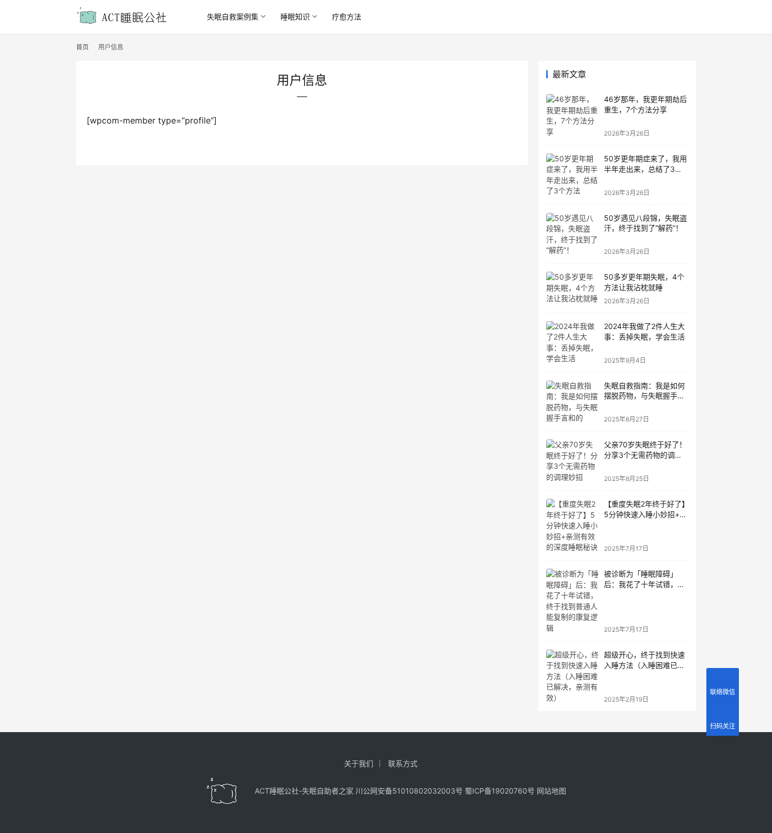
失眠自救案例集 (232, 16)
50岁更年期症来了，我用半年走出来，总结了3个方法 (645, 168)
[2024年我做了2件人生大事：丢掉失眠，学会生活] (572, 342)
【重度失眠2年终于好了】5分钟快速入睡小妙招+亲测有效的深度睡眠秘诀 (645, 514)
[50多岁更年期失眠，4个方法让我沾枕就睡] (572, 288)
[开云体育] (222, 791)
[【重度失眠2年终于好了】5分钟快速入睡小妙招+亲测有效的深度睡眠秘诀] (572, 525)
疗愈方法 (346, 16)
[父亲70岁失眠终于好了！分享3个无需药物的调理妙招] (572, 460)
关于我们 (358, 763)
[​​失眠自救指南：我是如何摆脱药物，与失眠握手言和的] (572, 402)
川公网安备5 (376, 790)
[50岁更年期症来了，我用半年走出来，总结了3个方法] (572, 175)
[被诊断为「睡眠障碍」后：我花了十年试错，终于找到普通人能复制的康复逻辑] (572, 601)
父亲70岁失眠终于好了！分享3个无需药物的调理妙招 (645, 454)
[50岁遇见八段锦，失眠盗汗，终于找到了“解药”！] (572, 234)
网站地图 (551, 790)
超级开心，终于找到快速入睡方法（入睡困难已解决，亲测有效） (644, 665)
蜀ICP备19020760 (496, 790)
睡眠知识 (295, 16)
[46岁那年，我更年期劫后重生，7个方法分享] (572, 115)
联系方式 (403, 763)
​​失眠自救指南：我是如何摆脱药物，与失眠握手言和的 (644, 395)
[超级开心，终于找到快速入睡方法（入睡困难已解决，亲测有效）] (572, 676)
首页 (82, 47)
